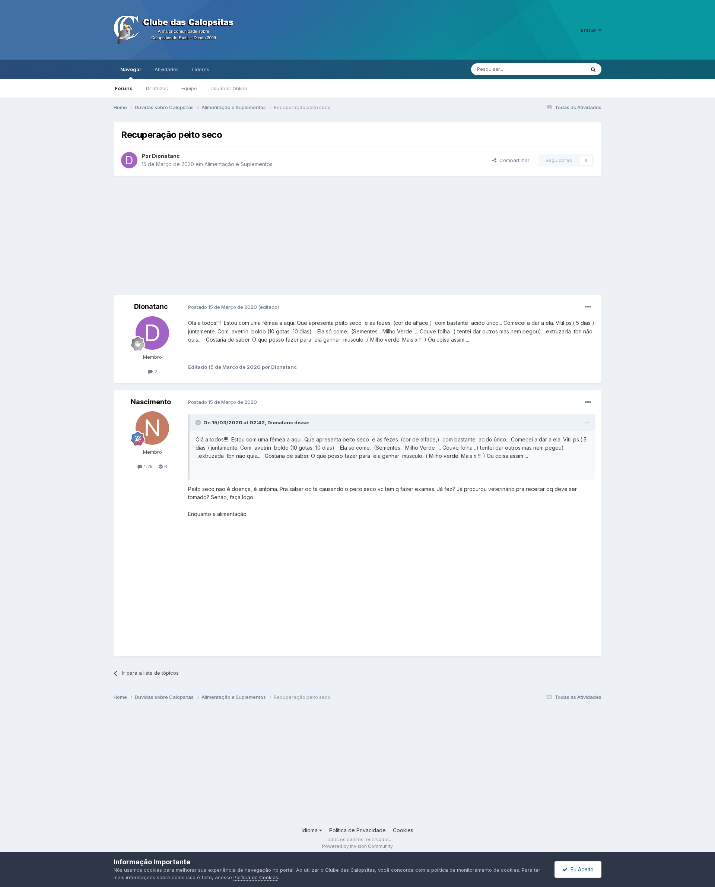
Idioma (310, 830)
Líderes (200, 69)
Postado (223, 307)
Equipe (189, 88)
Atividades (167, 69)
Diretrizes (157, 88)
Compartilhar (513, 160)
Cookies (403, 830)
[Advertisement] (357, 235)
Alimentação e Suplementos (238, 164)
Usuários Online (228, 88)
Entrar (589, 30)
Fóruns (124, 88)
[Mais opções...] (588, 306)
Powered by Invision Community (357, 846)
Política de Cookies (255, 877)
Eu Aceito (581, 869)
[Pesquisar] (593, 69)
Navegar (130, 69)
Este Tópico (562, 69)
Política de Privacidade (357, 830)
